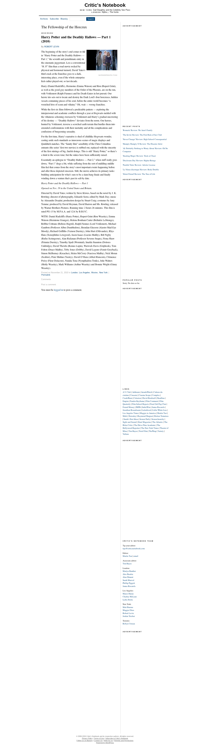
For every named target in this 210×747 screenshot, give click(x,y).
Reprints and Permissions (123, 740)
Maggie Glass (128, 610)
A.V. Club (127, 392)
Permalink (45, 275)
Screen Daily (145, 419)
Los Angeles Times (131, 413)
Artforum (136, 392)
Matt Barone (128, 607)
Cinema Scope (145, 395)
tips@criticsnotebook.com (134, 548)
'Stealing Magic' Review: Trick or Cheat (139, 155)
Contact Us (98, 740)
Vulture (126, 434)
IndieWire (146, 407)
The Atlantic (157, 422)
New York (103, 272)
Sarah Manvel (128, 580)
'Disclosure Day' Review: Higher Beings (139, 160)
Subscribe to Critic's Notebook (116, 738)
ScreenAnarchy (158, 419)
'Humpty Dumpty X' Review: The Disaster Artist (142, 143)
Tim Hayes (133, 431)
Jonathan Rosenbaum (132, 410)
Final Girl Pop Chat (158, 404)
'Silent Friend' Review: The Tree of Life (139, 174)
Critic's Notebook (105, 5)
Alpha (104, 12)
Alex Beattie (128, 574)
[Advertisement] (146, 74)
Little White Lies (160, 410)
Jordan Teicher (129, 616)
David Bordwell (149, 398)
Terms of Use (99, 738)
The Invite (114, 12)
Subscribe (54, 19)
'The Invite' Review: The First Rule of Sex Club (142, 134)
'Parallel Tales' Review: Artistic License (139, 165)
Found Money (129, 407)
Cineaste (133, 395)
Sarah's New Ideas (131, 419)
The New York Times (149, 428)
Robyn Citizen (129, 623)
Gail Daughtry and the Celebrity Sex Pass (111, 10)
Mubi (125, 416)
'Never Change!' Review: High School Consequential (145, 139)
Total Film (143, 431)
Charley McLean (130, 596)
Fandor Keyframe (137, 401)
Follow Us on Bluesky (85, 740)
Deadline (161, 398)
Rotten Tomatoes (161, 416)
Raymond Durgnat (145, 416)
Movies (94, 272)
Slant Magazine (144, 422)
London (74, 272)
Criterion (137, 398)
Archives (44, 19)
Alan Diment (128, 577)
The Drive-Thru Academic (145, 425)
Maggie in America (148, 413)
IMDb (138, 407)
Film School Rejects (140, 404)
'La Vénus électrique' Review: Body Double (141, 169)
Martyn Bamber (129, 571)
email (136, 556)
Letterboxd (146, 410)
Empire (126, 401)
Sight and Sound (130, 422)
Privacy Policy (87, 738)
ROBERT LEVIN (51, 46)
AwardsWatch (146, 392)
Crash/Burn (127, 398)
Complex (156, 395)
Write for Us (108, 740)
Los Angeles (84, 272)
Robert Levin (128, 613)
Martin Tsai (162, 413)
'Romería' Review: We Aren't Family (138, 130)
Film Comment (152, 401)
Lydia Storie (128, 599)
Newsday (132, 416)
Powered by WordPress (105, 743)
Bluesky (64, 19)
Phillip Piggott (129, 583)
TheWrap (152, 431)
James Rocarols (158, 407)
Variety (161, 431)
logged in (58, 289)
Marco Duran (128, 593)
